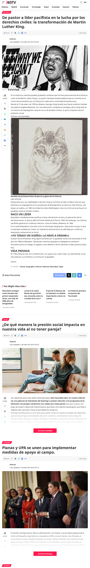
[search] (81, 2)
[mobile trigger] (4, 2)
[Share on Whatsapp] (4, 114)
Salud (6, 319)
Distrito (13, 39)
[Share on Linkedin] (4, 119)
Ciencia (22, 267)
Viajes (61, 267)
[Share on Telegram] (4, 124)
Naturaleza (54, 267)
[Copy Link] (18, 33)
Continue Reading (45, 430)
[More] (25, 33)
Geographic (30, 267)
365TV (11, 2)
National (45, 267)
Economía (7, 442)
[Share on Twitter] (15, 33)
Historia (7, 12)
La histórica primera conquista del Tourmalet (77, 293)
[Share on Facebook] (11, 33)
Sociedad (7, 565)
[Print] (22, 33)
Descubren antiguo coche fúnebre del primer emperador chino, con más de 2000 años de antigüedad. (10, 297)
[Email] (4, 129)
